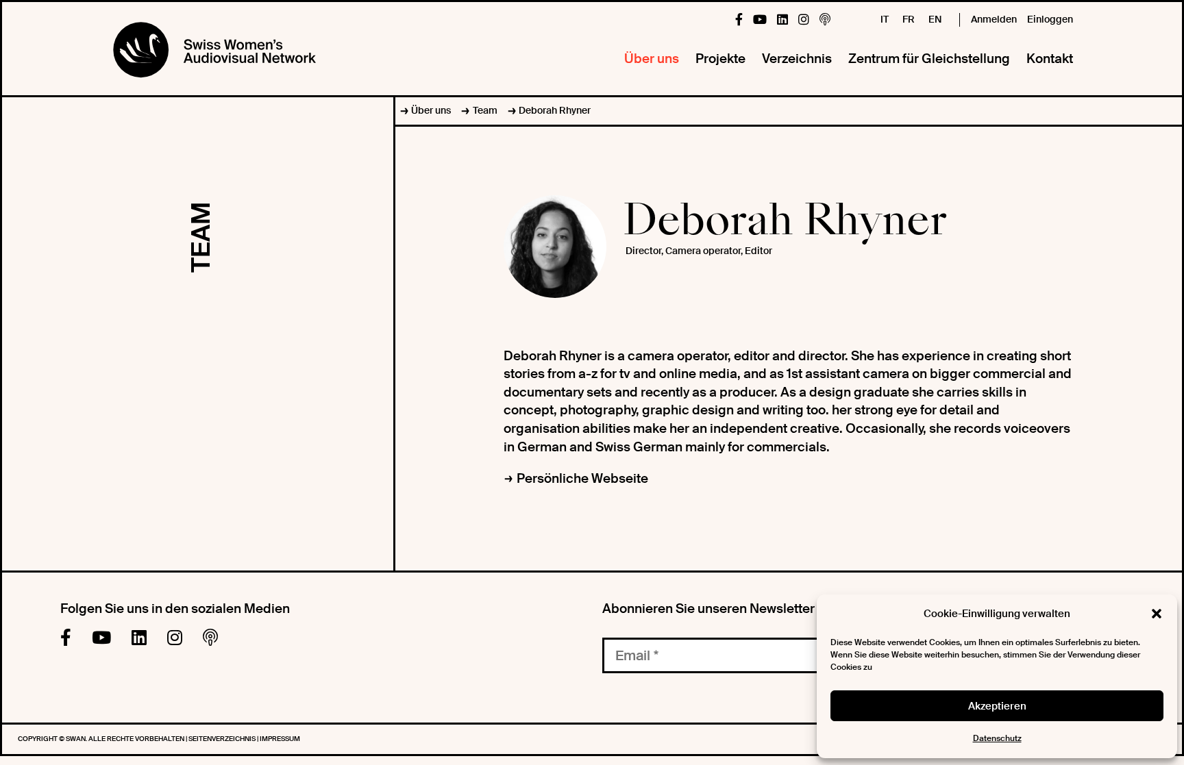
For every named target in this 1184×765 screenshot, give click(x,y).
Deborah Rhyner (555, 110)
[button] (1156, 613)
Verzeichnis (797, 58)
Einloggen (1050, 19)
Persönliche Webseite (582, 478)
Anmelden (994, 19)
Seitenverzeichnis (222, 738)
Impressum (280, 738)
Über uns (651, 58)
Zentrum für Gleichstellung (929, 58)
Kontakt (1049, 58)
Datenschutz (997, 738)
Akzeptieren (997, 706)
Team (485, 110)
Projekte (720, 58)
